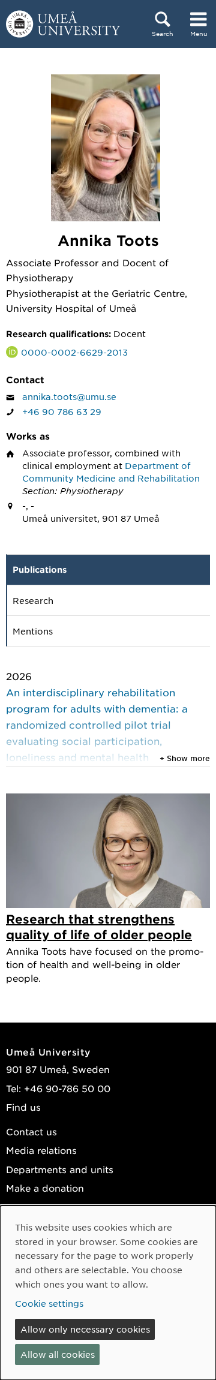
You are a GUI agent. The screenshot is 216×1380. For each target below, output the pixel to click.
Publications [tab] (40, 569)
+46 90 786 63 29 (61, 411)
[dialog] (108, 1292)
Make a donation (45, 1187)
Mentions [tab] (33, 631)
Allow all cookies (57, 1354)
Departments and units (59, 1169)
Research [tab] (33, 600)
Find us (23, 1107)
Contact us (31, 1131)
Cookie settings (49, 1303)
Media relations (41, 1150)
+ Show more (185, 758)
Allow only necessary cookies (85, 1329)
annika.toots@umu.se (69, 396)
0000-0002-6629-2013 (74, 352)
